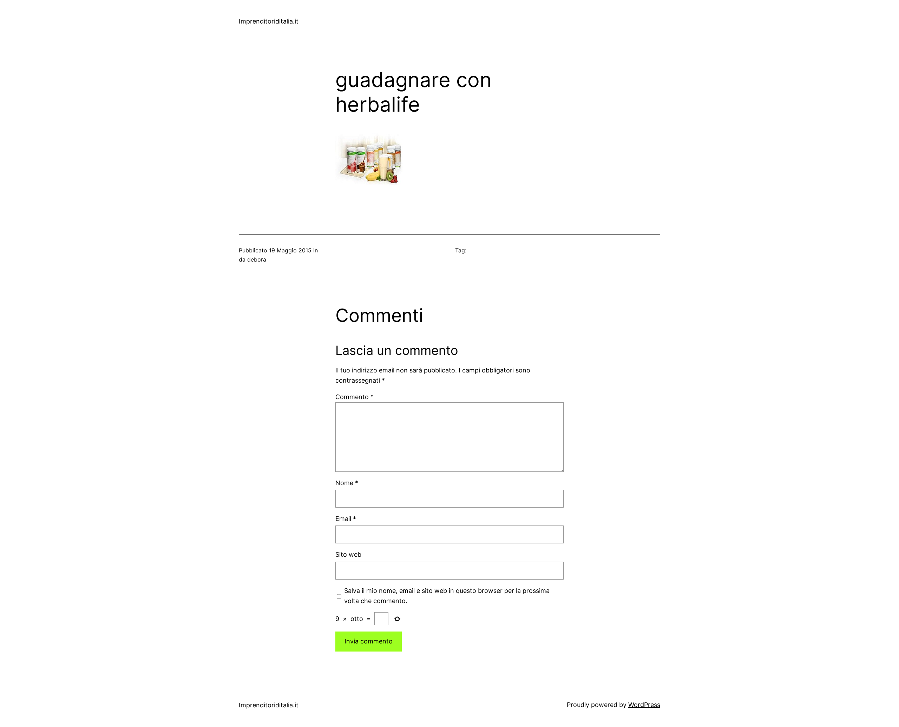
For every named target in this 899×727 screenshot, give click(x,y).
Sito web (348, 554)
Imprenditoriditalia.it (268, 21)
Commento (354, 397)
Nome (346, 483)
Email (345, 518)
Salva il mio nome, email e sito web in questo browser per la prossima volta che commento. (447, 595)
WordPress (644, 704)
